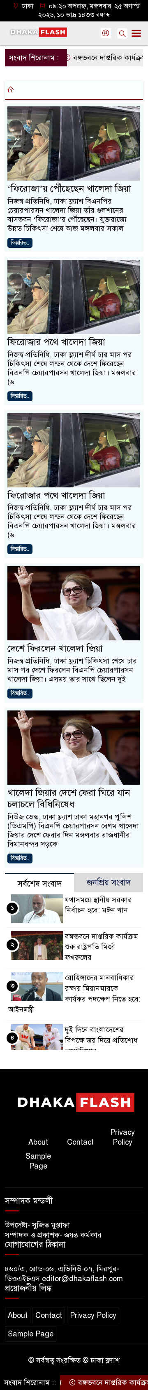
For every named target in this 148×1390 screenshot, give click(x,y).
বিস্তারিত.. (20, 242)
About (38, 1142)
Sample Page (38, 1161)
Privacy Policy (122, 1137)
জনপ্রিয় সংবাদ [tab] (109, 882)
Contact (80, 1142)
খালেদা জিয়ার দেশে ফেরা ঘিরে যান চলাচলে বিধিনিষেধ (68, 798)
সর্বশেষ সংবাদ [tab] (40, 884)
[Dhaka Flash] (74, 1102)
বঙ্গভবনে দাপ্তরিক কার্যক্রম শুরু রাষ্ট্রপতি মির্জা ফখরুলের (101, 947)
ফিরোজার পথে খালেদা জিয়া (56, 342)
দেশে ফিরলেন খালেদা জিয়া (55, 648)
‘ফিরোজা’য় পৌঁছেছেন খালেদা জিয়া (69, 189)
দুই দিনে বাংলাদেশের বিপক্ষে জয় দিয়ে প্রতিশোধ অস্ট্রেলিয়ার (101, 1040)
